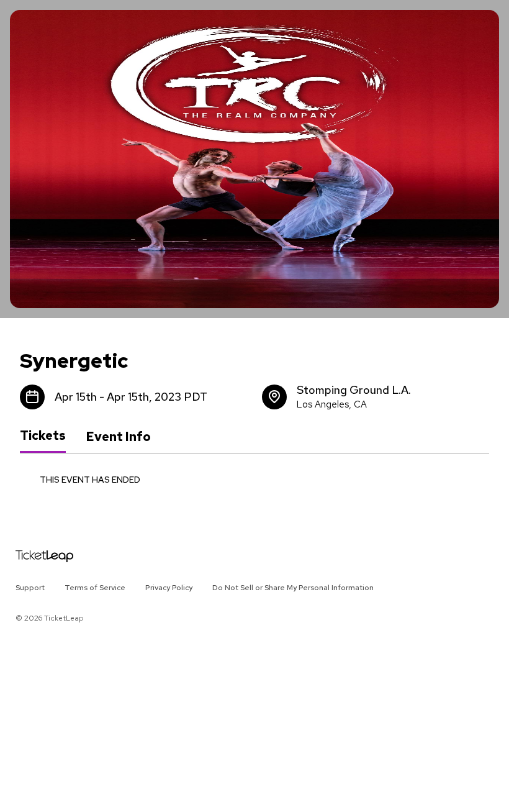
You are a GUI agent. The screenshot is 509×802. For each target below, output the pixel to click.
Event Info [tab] (118, 437)
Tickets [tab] (43, 436)
